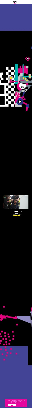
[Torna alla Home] (15, 2)
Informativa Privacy (17, 402)
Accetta (10, 404)
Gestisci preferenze (20, 404)
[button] (1, 2)
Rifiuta (14, 404)
